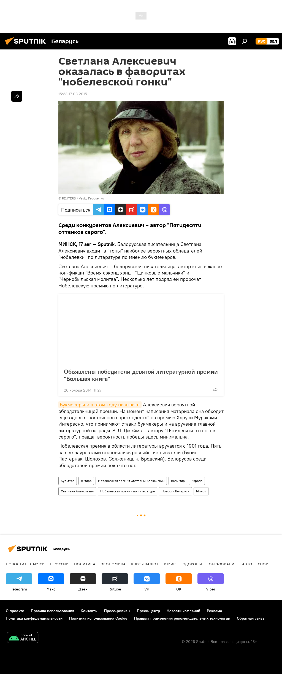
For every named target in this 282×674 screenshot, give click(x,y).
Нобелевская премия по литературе (127, 491)
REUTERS (69, 198)
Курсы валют (144, 563)
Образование (223, 563)
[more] (215, 389)
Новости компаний (183, 610)
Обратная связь (250, 618)
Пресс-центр (148, 610)
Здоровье (193, 563)
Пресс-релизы (117, 610)
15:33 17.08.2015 (72, 93)
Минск (201, 491)
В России (59, 563)
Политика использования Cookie (98, 618)
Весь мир (178, 481)
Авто (247, 563)
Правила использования (52, 610)
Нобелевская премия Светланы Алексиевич (131, 481)
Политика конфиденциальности (34, 618)
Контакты (89, 610)
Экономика (113, 563)
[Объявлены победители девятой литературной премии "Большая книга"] (141, 329)
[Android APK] (22, 638)
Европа (196, 481)
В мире (86, 481)
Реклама (214, 610)
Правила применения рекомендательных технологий (182, 618)
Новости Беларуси (175, 491)
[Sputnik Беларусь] (27, 45)
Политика (84, 563)
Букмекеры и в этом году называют (100, 404)
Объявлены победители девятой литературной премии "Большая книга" (141, 375)
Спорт (264, 563)
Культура (67, 481)
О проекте (15, 610)
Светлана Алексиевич (77, 491)
